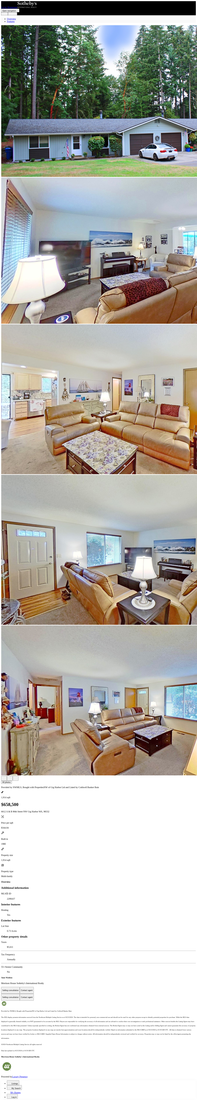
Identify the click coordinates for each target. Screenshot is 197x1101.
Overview (11, 19)
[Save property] (10, 778)
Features (11, 21)
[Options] (4, 778)
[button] (98, 101)
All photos (6, 782)
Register (12, 14)
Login (4, 14)
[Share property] (15, 778)
